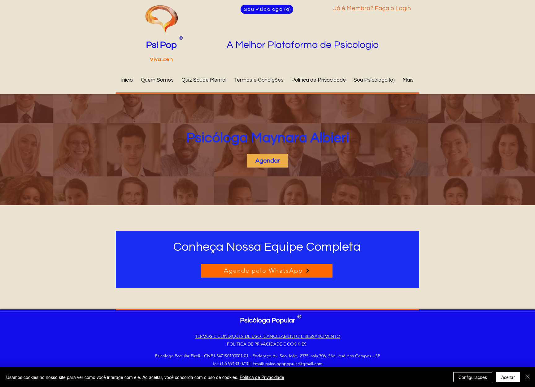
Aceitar (508, 377)
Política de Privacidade (262, 377)
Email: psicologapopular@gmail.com (288, 363)
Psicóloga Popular (267, 320)
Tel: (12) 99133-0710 (230, 363)
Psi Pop (161, 45)
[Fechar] (527, 377)
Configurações (473, 377)
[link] (267, 161)
